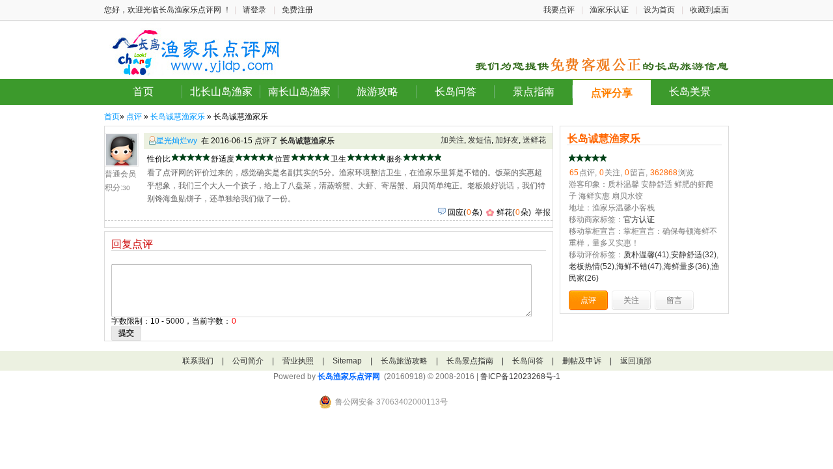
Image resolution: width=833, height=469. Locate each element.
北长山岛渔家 (221, 91)
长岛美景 (690, 91)
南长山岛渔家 (299, 91)
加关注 (452, 140)
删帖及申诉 (581, 360)
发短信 (479, 140)
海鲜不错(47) (639, 266)
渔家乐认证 (609, 9)
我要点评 (559, 9)
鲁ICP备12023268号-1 (520, 376)
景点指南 (533, 91)
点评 (134, 116)
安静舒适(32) (694, 254)
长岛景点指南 (469, 360)
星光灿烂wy (176, 140)
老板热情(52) (591, 266)
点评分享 (612, 92)
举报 (543, 212)
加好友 (507, 140)
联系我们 (197, 360)
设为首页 (659, 9)
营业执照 (298, 360)
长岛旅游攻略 (404, 360)
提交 (126, 332)
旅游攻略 (377, 91)
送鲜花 (534, 140)
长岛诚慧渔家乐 (177, 116)
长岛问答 (455, 91)
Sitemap (347, 360)
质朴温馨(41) (646, 254)
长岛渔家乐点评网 (349, 376)
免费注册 (297, 9)
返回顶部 (635, 360)
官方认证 (639, 219)
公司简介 (248, 360)
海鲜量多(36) (686, 266)
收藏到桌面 (709, 9)
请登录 (254, 9)
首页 (143, 91)
